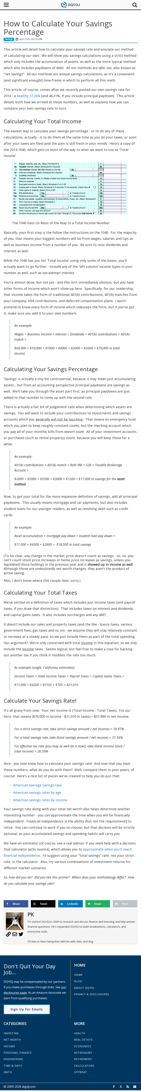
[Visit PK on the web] (8, 935)
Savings (9, 39)
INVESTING (11, 1033)
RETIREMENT (83, 1059)
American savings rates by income (40, 800)
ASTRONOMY (83, 1052)
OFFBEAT (80, 1072)
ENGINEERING (13, 1059)
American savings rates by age (37, 792)
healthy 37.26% (28, 96)
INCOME (9, 1046)
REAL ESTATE (83, 1039)
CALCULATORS (84, 1065)
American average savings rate (37, 785)
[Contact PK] (14, 935)
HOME (78, 974)
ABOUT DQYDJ (84, 987)
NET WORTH (12, 1039)
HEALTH (79, 1033)
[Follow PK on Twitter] (21, 935)
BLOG (78, 981)
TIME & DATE (13, 1065)
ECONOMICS (82, 1046)
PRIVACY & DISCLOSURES (91, 994)
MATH (8, 1072)
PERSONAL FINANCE (18, 1052)
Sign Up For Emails (27, 1009)
